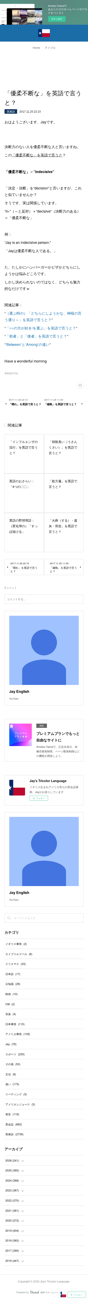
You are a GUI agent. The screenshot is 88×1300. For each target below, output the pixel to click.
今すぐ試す (57, 18)
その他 (12, 1064)
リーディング (16, 1094)
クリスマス (15, 964)
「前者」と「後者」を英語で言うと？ (36, 336)
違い (12, 1084)
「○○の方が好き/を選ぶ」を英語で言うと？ (41, 328)
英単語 (11, 111)
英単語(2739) (11, 373)
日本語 (12, 974)
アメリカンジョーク (20, 1104)
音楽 (10, 1014)
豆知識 (12, 984)
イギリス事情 (16, 944)
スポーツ (15, 1054)
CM (10, 1004)
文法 (10, 1074)
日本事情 (15, 1024)
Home (36, 47)
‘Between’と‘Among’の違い (27, 344)
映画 (11, 994)
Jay (10, 1044)
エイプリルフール (18, 954)
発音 (12, 1114)
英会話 (13, 1124)
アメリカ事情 (17, 1034)
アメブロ (50, 47)
